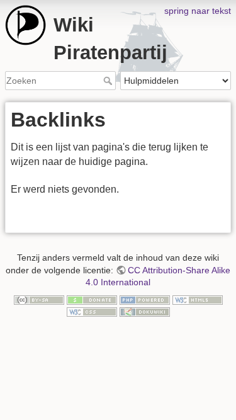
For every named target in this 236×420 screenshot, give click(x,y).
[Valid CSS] (92, 311)
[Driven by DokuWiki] (145, 311)
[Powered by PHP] (145, 299)
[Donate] (92, 299)
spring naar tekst (197, 11)
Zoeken (109, 80)
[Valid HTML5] (197, 299)
